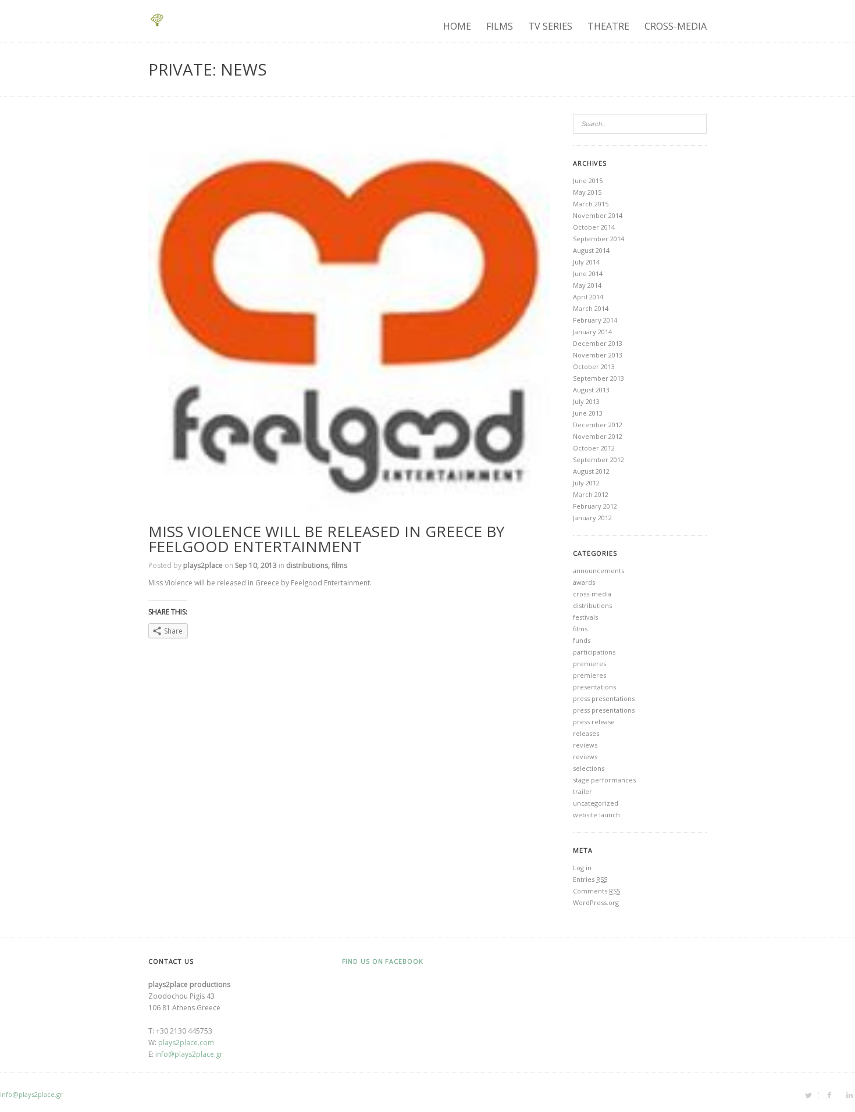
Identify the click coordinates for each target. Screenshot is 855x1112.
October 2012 (594, 448)
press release (594, 721)
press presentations (604, 698)
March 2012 (590, 494)
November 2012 (597, 436)
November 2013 (597, 355)
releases (586, 733)
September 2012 (598, 459)
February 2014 (595, 320)
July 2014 (586, 262)
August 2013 (591, 389)
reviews (585, 745)
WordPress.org (596, 902)
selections (588, 768)
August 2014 (591, 250)
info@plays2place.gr (189, 1054)
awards (584, 582)
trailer (582, 791)
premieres (589, 663)
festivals (585, 617)
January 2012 (592, 517)
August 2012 (591, 471)
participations (594, 652)
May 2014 (587, 285)
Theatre (608, 26)
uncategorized (595, 803)
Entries (590, 879)
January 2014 (592, 331)
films (339, 565)
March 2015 (590, 203)
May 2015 (587, 192)
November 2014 (597, 215)
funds (581, 640)
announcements (598, 570)
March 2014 (590, 308)
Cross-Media (675, 26)
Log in (582, 867)
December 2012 (597, 424)
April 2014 (588, 296)
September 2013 (598, 378)
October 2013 (594, 366)
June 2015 (588, 180)
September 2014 (598, 238)
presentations (594, 686)
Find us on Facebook (382, 961)
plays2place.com (186, 1042)
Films (499, 26)
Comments (596, 890)
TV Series (550, 26)
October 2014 (594, 227)
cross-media (592, 593)
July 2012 (586, 482)
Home (457, 26)
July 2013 (586, 401)
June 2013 (588, 413)
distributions (307, 565)
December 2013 (597, 343)
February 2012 (595, 506)
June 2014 (588, 273)
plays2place (203, 565)
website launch (596, 814)
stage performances (604, 779)
